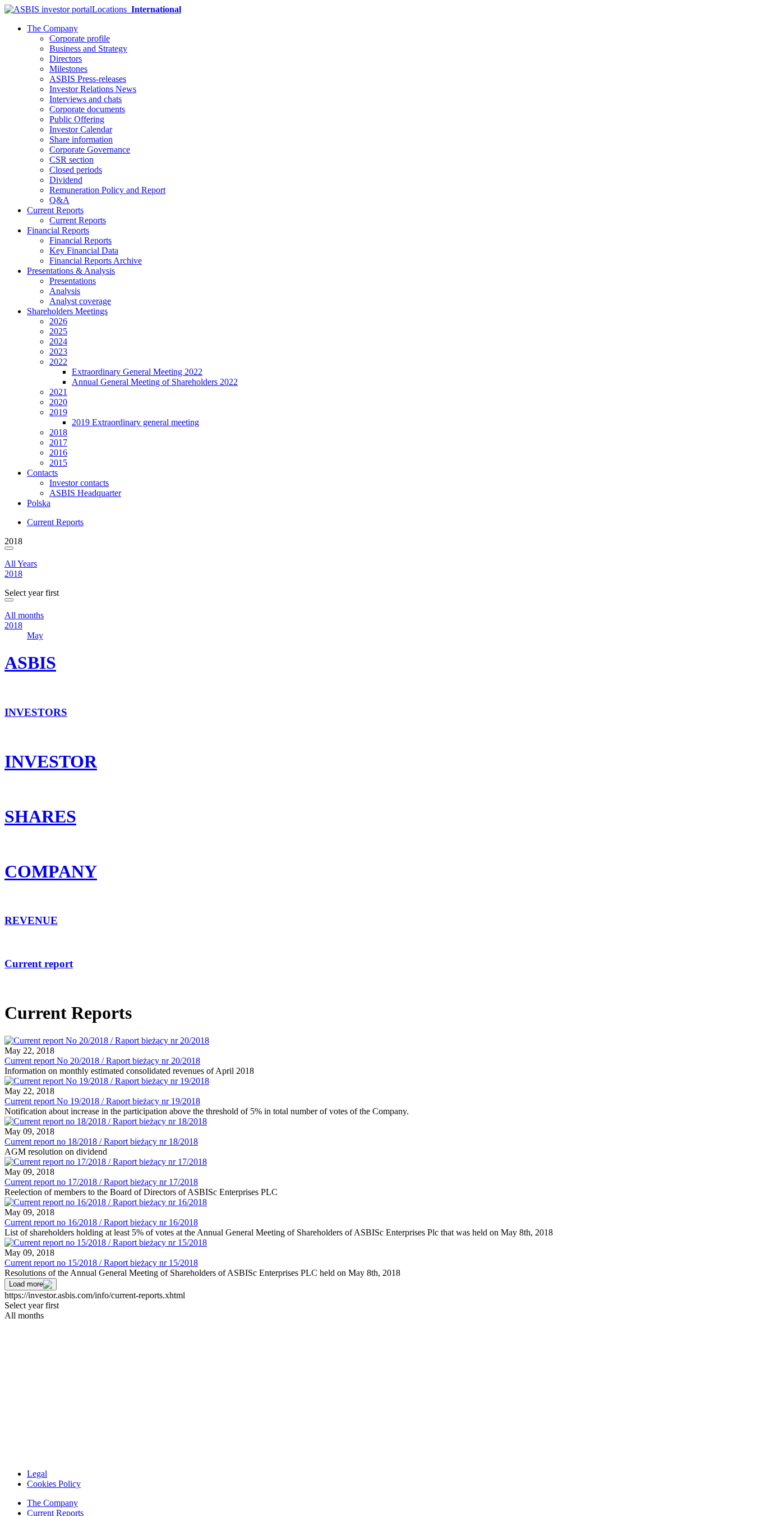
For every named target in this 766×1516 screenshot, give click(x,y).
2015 (58, 462)
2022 (58, 361)
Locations (136, 9)
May (35, 635)
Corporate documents (87, 109)
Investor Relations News (92, 89)
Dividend (65, 180)
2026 (58, 321)
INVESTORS (35, 712)
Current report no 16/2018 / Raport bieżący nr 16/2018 (101, 1222)
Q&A (59, 200)
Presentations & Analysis (71, 270)
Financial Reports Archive (95, 260)
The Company (52, 28)
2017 (58, 442)
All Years (20, 563)
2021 (58, 392)
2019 (58, 412)
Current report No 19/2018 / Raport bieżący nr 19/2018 (102, 1101)
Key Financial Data (83, 250)
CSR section (71, 159)
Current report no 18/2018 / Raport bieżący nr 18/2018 (101, 1141)
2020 (58, 402)
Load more (26, 1284)
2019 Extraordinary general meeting (135, 422)
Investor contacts (79, 483)
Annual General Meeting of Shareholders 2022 (155, 382)
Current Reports (55, 210)
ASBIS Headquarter (85, 493)
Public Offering (76, 119)
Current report (38, 964)
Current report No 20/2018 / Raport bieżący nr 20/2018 (102, 1060)
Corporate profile (79, 38)
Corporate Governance (89, 149)
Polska (38, 503)
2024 (58, 341)
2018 (58, 432)
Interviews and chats (85, 99)
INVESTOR (50, 761)
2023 (58, 351)
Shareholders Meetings (67, 311)
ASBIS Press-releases (87, 79)
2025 (58, 331)
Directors (65, 58)
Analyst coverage (80, 301)
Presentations (72, 281)
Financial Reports (58, 230)
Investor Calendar (80, 129)
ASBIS (30, 663)
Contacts (42, 472)
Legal (37, 1473)
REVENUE (31, 920)
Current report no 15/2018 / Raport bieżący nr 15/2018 (101, 1262)
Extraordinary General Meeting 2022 (137, 371)
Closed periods (75, 169)
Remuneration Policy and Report (107, 190)
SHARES (40, 816)
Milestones (68, 68)
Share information (81, 139)
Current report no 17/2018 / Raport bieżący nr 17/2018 (101, 1182)
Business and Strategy (88, 48)
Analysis (64, 291)
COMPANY (50, 871)
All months (24, 615)
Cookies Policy (54, 1484)
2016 (58, 452)
